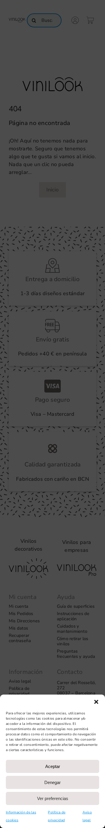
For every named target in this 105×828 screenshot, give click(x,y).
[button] (96, 702)
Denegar (52, 782)
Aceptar (52, 766)
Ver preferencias (52, 798)
